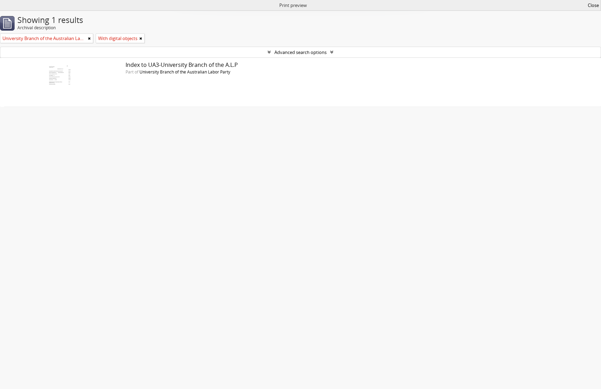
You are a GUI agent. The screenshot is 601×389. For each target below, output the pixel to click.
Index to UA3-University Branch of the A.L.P (182, 65)
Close (593, 5)
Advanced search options (300, 52)
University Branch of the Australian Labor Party (184, 72)
